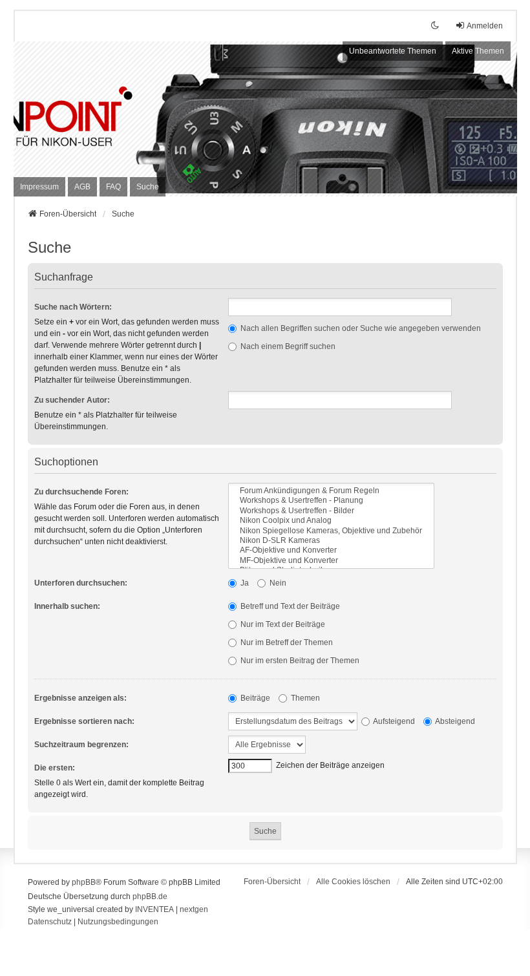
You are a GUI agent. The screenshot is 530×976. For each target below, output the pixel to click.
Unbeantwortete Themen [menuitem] (392, 51)
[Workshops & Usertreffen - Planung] (331, 500)
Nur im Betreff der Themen (285, 642)
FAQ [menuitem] (113, 186)
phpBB (84, 882)
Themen (304, 698)
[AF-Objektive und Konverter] (331, 550)
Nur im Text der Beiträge (281, 624)
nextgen (194, 909)
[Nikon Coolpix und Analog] (331, 520)
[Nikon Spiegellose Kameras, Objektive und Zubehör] (331, 531)
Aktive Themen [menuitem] (478, 51)
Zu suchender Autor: (72, 400)
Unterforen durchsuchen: (80, 583)
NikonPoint (107, 103)
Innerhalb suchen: (67, 606)
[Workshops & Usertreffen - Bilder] (331, 511)
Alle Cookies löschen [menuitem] (353, 881)
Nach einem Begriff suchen (286, 346)
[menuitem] (39, 186)
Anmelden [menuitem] (485, 25)
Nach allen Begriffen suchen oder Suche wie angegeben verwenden (359, 328)
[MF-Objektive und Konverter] (331, 561)
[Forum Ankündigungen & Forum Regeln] (331, 491)
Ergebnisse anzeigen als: (80, 698)
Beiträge (254, 698)
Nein (277, 583)
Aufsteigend (393, 721)
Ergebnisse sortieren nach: (84, 721)
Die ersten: (54, 767)
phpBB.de (149, 896)
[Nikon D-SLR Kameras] (331, 541)
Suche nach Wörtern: (73, 307)
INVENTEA (154, 909)
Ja (243, 583)
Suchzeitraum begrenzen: (81, 744)
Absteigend (454, 721)
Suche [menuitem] (147, 186)
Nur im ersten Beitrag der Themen (298, 660)
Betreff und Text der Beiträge (289, 606)
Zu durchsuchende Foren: (81, 491)
